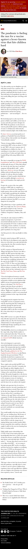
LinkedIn (19, 531)
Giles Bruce (18, 51)
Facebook (2, 531)
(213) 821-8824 (8, 523)
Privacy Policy (4, 539)
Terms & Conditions (6, 542)
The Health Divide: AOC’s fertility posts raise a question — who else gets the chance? (13, 484)
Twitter (5, 531)
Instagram (13, 531)
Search (23, 20)
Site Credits (4, 541)
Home (1, 25)
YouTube (8, 531)
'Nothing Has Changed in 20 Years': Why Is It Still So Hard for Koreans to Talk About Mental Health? (14, 491)
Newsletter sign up (8, 535)
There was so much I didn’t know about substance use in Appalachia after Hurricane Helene (14, 497)
